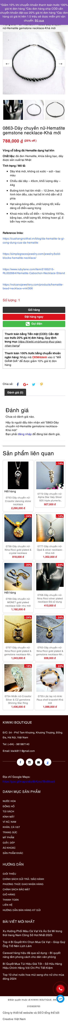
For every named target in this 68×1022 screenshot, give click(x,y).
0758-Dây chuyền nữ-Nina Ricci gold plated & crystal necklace (18, 549)
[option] (34, 63)
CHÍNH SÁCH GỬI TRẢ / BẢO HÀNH (23, 878)
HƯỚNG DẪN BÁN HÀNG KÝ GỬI (22, 910)
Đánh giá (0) (15, 392)
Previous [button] (7, 63)
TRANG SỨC (10, 832)
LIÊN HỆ (8, 904)
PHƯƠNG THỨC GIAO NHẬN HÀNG (23, 884)
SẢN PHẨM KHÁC (13, 852)
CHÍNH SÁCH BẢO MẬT (16, 889)
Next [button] (60, 63)
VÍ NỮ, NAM (9, 821)
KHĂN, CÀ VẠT (11, 826)
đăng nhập (25, 434)
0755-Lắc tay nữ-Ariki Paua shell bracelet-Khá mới (50, 699)
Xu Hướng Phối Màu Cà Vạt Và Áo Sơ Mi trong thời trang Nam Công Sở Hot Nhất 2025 (32, 932)
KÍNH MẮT (9, 816)
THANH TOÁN (11, 899)
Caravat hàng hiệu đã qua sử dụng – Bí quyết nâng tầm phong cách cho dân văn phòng (31, 954)
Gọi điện (36, 323)
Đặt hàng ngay (34, 316)
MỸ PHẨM (8, 837)
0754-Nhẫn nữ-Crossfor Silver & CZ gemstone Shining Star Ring (18, 699)
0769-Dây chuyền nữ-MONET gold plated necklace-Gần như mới (18, 602)
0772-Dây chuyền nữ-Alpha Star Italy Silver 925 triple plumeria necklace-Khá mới (50, 497)
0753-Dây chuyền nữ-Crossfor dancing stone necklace (18, 501)
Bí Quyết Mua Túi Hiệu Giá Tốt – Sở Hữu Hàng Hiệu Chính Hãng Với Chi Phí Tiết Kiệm (32, 965)
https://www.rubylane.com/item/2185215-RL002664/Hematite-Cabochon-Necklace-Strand (34, 271)
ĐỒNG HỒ (9, 806)
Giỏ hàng (34, 309)
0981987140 (60, 999)
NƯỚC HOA (9, 800)
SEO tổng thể (46, 1012)
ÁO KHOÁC (9, 847)
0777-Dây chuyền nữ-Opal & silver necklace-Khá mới (50, 549)
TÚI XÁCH (8, 811)
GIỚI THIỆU (9, 873)
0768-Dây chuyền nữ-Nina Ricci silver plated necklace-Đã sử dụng (50, 598)
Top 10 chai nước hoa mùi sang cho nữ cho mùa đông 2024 (33, 976)
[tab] (15, 392)
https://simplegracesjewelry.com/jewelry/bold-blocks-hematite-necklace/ (32, 255)
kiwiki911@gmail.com (23, 750)
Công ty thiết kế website (18, 1012)
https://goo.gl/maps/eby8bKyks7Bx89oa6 (29, 781)
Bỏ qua (39, 20)
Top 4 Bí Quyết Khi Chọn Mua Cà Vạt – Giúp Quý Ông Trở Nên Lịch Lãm (34, 943)
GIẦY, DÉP (9, 842)
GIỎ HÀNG (9, 894)
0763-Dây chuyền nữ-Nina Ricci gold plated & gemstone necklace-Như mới (50, 651)
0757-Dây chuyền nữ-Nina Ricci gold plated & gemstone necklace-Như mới (18, 651)
